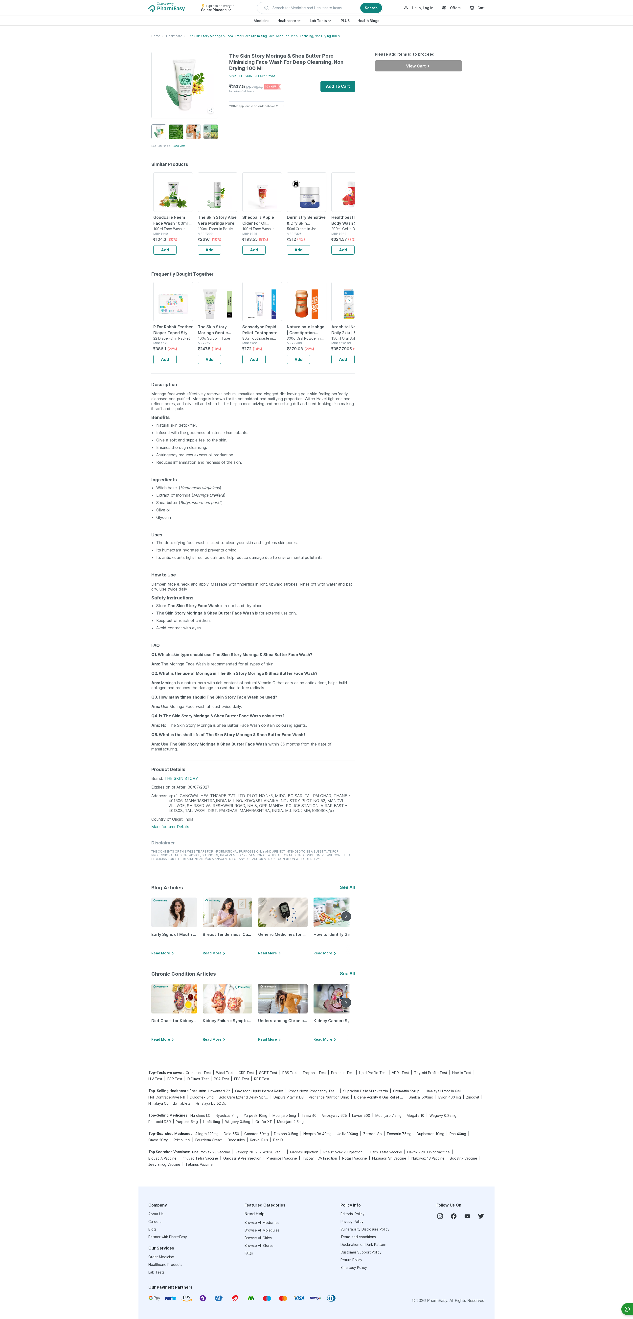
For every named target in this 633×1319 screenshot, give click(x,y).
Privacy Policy (351, 1221)
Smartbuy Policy (353, 1267)
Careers (154, 1221)
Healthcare (286, 21)
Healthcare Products (165, 1264)
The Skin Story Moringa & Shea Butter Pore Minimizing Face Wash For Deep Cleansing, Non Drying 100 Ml (264, 36)
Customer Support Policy (361, 1252)
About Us (155, 1214)
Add (165, 249)
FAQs (249, 1253)
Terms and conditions (358, 1237)
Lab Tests (318, 21)
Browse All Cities (258, 1238)
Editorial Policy (352, 1214)
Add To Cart (338, 86)
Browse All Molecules (262, 1230)
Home (155, 36)
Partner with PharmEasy (167, 1237)
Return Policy (351, 1260)
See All (347, 887)
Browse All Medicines (262, 1222)
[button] (320, 8)
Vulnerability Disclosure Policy (364, 1229)
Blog (152, 1229)
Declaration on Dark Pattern (363, 1244)
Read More (179, 145)
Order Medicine (161, 1257)
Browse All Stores (259, 1245)
